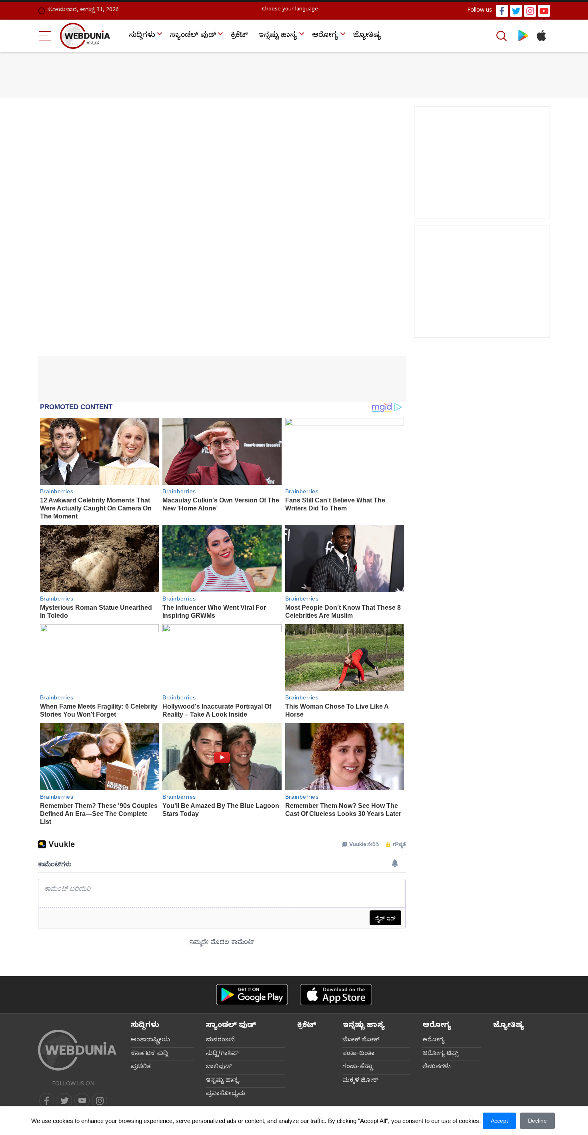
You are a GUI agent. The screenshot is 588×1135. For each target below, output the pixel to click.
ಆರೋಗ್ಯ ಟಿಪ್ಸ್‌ (440, 1054)
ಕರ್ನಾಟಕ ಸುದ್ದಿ (149, 1054)
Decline (537, 1120)
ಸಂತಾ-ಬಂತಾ (358, 1054)
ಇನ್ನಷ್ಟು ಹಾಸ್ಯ (277, 36)
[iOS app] (336, 994)
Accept (499, 1120)
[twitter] (516, 11)
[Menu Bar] (45, 36)
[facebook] (502, 11)
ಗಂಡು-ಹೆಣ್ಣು (357, 1067)
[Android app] (252, 994)
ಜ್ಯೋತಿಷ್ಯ (367, 36)
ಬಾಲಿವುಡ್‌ (219, 1067)
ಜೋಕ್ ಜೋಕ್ (360, 1041)
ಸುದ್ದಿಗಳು (142, 36)
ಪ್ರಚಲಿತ (141, 1067)
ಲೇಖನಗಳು (436, 1067)
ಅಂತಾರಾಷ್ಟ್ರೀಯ (150, 1041)
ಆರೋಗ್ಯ (325, 36)
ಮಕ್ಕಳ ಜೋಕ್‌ (360, 1081)
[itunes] (541, 36)
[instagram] (530, 11)
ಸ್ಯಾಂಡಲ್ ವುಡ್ (193, 36)
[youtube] (544, 11)
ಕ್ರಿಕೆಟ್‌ (239, 36)
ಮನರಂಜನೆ (220, 1041)
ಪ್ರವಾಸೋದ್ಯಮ (225, 1094)
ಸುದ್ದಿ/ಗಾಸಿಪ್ (222, 1054)
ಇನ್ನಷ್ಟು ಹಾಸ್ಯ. (223, 1081)
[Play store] (523, 36)
